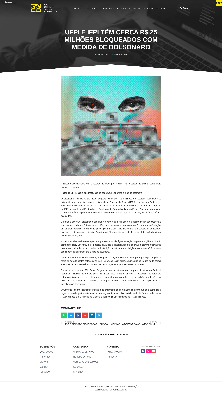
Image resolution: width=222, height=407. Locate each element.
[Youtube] (186, 8)
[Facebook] (180, 8)
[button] (64, 315)
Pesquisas (134, 8)
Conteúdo (92, 8)
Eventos (121, 8)
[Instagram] (183, 8)
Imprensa (148, 8)
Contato (160, 8)
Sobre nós (76, 8)
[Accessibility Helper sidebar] (219, 3)
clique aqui (75, 187)
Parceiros (108, 8)
